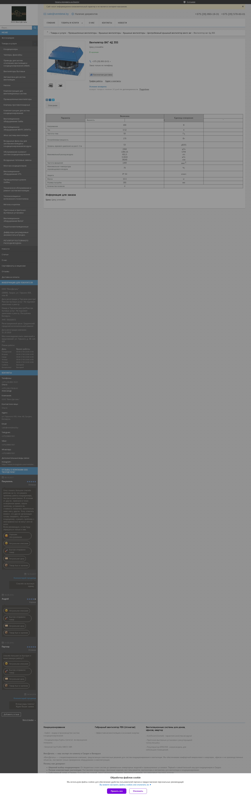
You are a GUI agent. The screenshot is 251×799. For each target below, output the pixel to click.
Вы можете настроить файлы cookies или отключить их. (124, 785)
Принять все (117, 791)
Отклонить (138, 791)
